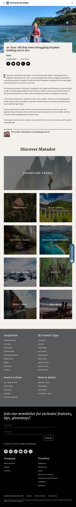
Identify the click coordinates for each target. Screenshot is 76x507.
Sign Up (58, 261)
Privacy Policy (50, 266)
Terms (41, 266)
